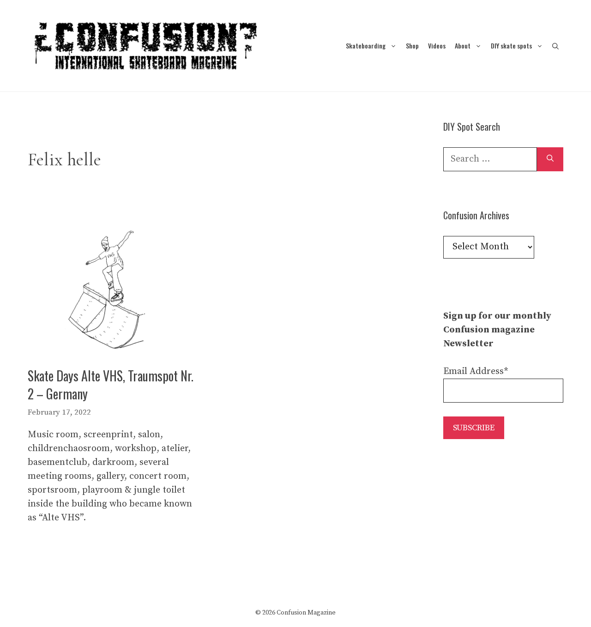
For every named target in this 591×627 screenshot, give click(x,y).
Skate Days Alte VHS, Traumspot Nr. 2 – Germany (110, 384)
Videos (437, 45)
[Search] (550, 159)
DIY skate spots (511, 45)
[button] (555, 45)
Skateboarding (366, 45)
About (462, 45)
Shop (412, 45)
